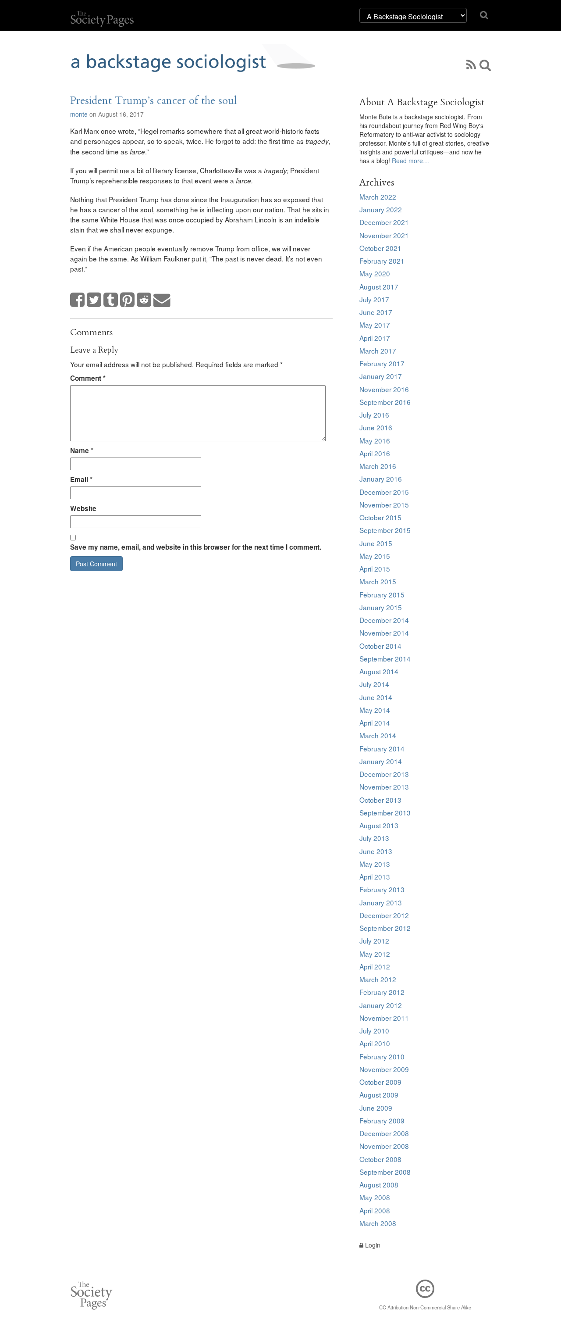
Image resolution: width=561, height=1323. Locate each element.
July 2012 (374, 940)
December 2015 (384, 492)
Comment (88, 378)
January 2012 (380, 1005)
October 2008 (380, 1159)
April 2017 (374, 338)
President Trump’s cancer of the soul (153, 100)
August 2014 (378, 671)
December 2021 (384, 222)
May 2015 (374, 556)
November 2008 (384, 1146)
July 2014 (374, 684)
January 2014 (380, 761)
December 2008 (384, 1133)
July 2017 (374, 299)
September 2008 (385, 1171)
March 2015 (377, 581)
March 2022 (377, 196)
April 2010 (374, 1043)
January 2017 (380, 376)
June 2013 (375, 851)
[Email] (162, 300)
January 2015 (380, 607)
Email (81, 479)
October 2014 (380, 646)
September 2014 (385, 658)
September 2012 (385, 928)
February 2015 (382, 594)
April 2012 (374, 966)
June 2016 (375, 427)
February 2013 (382, 889)
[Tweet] (94, 300)
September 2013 (385, 812)
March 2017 (377, 350)
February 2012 (382, 992)
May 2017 (374, 324)
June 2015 (375, 543)
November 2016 (384, 389)
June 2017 (375, 312)
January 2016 (380, 478)
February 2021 (382, 260)
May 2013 (374, 864)
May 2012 (374, 953)
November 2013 (384, 786)
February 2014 (382, 748)
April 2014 (374, 722)
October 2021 (380, 248)
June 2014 (375, 697)
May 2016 (374, 440)
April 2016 (374, 453)
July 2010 (374, 1030)
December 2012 (384, 915)
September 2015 (385, 530)
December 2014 (384, 620)
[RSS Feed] (471, 64)
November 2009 (384, 1069)
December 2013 (384, 774)
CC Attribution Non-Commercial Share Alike (425, 1307)
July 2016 (374, 414)
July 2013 (374, 838)
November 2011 (384, 1018)
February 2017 (382, 363)
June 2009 (375, 1107)
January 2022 (380, 209)
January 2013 (380, 902)
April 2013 (374, 876)
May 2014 (374, 710)
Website (83, 508)
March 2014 (377, 735)
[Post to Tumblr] (110, 300)
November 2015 (384, 504)
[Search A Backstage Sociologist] (485, 64)
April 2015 (374, 568)
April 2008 (374, 1210)
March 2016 (377, 466)
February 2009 (382, 1120)
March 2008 (377, 1223)
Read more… (410, 160)
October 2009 (380, 1082)
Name (81, 450)
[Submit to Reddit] (144, 300)
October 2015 (380, 517)
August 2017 (378, 286)
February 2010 (382, 1056)
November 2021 (384, 235)
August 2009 (378, 1094)
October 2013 (380, 800)
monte (79, 114)
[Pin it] (127, 300)
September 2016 (385, 402)
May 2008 (374, 1197)
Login (371, 1245)
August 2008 (378, 1184)
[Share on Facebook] (77, 300)
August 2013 (378, 825)
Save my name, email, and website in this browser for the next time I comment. (195, 547)
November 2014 (384, 632)
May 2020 (374, 273)
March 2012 (377, 979)
